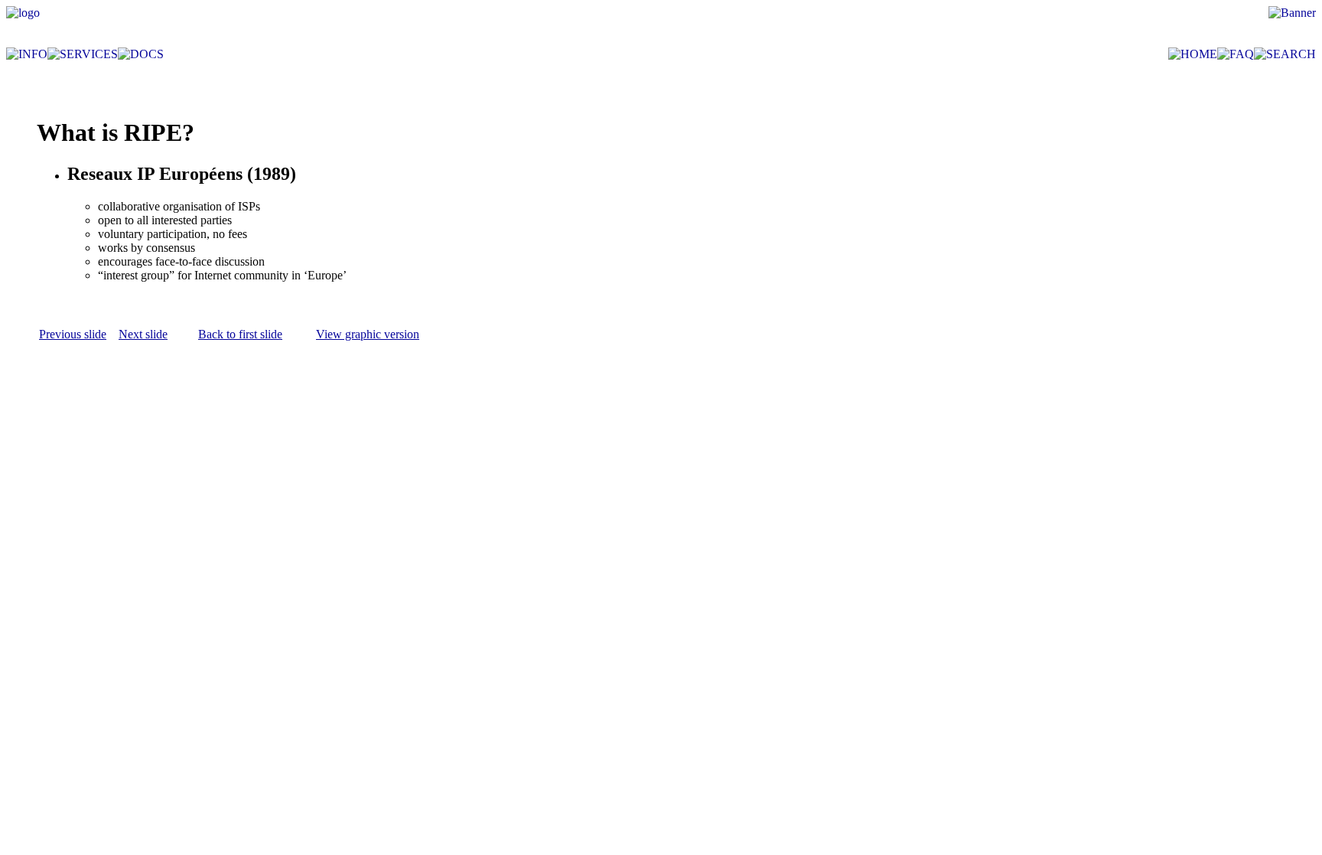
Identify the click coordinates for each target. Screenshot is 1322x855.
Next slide (143, 334)
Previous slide (72, 334)
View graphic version (367, 334)
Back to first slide (240, 334)
